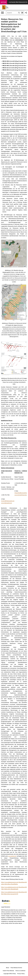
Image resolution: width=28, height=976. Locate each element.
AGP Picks (3, 2)
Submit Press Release (8, 970)
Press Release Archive (16, 967)
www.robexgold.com (6, 503)
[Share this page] (26, 12)
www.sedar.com (12, 856)
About (7, 967)
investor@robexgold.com (7, 501)
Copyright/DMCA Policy (9, 973)
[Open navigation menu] (2, 12)
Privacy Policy (21, 973)
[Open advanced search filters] (22, 12)
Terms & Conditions (20, 970)
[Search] (19, 12)
